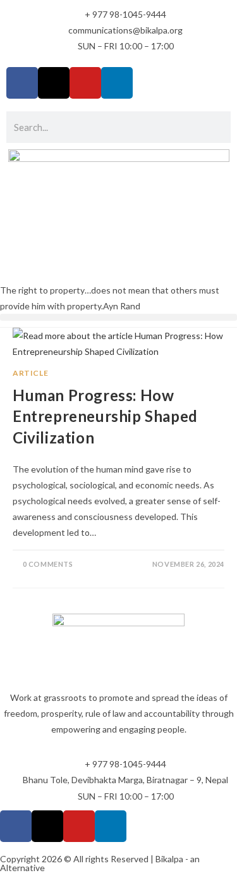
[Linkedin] (117, 83)
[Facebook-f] (22, 83)
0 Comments (48, 564)
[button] (118, 317)
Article (30, 373)
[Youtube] (85, 83)
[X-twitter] (54, 83)
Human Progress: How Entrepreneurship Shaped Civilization (105, 416)
